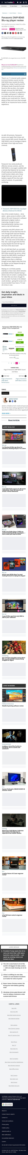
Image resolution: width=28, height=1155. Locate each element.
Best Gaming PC (14, 1032)
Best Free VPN (14, 1011)
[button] (26, 2)
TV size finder (13, 6)
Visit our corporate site (14, 1099)
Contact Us (4, 1117)
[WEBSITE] (15, 401)
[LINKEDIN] (13, 401)
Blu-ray (20, 13)
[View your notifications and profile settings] (17, 2)
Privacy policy (5, 1124)
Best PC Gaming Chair (14, 1035)
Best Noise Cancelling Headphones (14, 1062)
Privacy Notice (22, 311)
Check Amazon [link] (20, 349)
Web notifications (6, 1134)
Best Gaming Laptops (14, 1028)
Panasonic (5, 393)
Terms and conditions (7, 1121)
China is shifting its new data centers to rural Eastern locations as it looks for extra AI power (14, 976)
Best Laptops (14, 1025)
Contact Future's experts (8, 1114)
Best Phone (14, 1042)
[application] (14, 194)
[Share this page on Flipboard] (16, 33)
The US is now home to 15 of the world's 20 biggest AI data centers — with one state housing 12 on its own (14, 967)
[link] (5, 334)
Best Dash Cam (14, 1079)
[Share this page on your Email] (21, 33)
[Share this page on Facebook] (2, 33)
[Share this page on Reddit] (10, 33)
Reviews (12, 29)
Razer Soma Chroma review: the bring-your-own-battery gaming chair (14, 985)
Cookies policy (5, 1128)
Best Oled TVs (14, 1048)
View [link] (19, 335)
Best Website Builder (14, 1018)
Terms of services (20, 310)
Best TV (14, 1045)
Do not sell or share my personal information (13, 1145)
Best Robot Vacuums (14, 1085)
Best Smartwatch (14, 1052)
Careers (4, 1141)
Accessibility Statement (8, 1138)
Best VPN (14, 1008)
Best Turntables (14, 1058)
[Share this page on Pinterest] (13, 33)
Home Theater (12, 13)
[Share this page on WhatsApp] (8, 33)
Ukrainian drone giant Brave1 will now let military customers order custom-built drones (14, 994)
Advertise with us (6, 1131)
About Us (4, 1110)
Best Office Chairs (14, 1069)
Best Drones (14, 1082)
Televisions (4, 13)
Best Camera (14, 1075)
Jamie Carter (20, 28)
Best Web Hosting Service (14, 1015)
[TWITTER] (10, 401)
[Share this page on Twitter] (5, 33)
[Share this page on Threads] (18, 33)
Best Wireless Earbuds (14, 1065)
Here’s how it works (18, 38)
